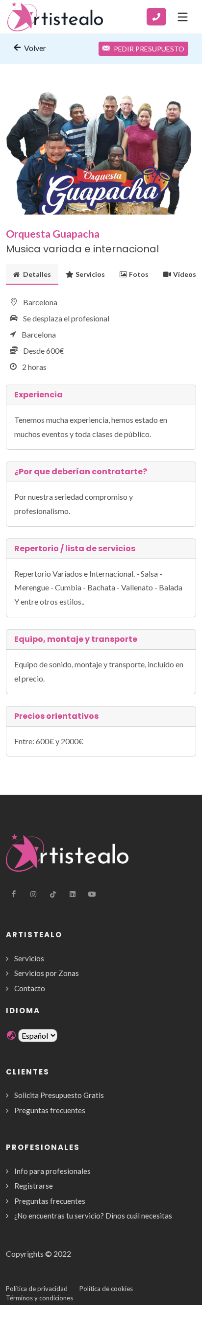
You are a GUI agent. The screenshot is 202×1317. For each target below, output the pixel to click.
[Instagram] (33, 894)
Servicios (90, 274)
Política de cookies (106, 1289)
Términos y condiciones (39, 1298)
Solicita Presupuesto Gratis (59, 1095)
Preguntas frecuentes (49, 1110)
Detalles (36, 274)
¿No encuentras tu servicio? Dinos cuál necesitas (93, 1215)
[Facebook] (14, 894)
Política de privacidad (37, 1289)
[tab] (32, 274)
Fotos (139, 274)
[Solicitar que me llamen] (156, 16)
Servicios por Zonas (46, 973)
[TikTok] (53, 894)
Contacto (29, 988)
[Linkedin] (72, 894)
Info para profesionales (52, 1171)
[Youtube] (92, 894)
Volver (34, 47)
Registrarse (33, 1185)
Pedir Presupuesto (149, 49)
